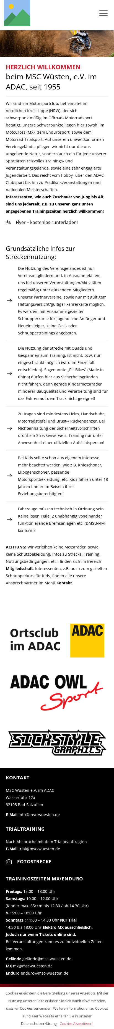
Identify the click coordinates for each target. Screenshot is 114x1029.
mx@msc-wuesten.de (33, 966)
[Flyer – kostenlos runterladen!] (11, 222)
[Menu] (103, 13)
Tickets (46, 934)
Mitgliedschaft (19, 568)
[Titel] (17, 13)
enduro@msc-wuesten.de (44, 973)
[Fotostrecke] (11, 863)
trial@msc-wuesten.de (39, 848)
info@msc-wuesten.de (39, 814)
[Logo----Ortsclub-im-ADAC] (57, 640)
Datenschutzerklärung (39, 1023)
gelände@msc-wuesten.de (46, 958)
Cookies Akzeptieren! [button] (76, 1023)
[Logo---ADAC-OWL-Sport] (57, 691)
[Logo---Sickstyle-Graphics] (57, 742)
